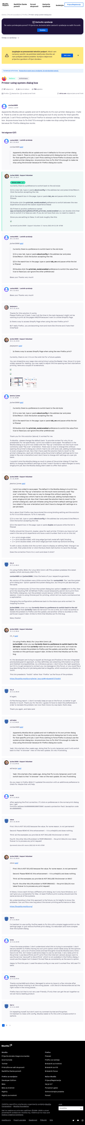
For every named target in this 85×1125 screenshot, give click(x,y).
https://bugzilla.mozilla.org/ (21, 906)
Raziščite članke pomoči (20, 5)
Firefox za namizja (52, 1060)
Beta (3, 1084)
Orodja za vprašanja (9, 38)
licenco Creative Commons (12, 1115)
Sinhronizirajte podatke (54, 1092)
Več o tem (67, 55)
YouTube (78, 1120)
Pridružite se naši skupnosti (13, 1067)
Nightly (5, 1092)
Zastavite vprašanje (46, 5)
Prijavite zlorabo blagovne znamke (15, 1056)
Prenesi (48, 1056)
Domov (4, 15)
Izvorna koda (7, 1060)
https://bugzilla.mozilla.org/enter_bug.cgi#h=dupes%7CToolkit (35, 679)
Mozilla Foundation (21, 1106)
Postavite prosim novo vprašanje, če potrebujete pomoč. (39, 71)
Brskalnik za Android (53, 1064)
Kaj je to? (48, 1084)
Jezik (60, 1104)
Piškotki (43, 1120)
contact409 (13, 105)
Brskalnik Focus (51, 1071)
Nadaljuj (42, 30)
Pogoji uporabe (20, 1120)
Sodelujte (60, 5)
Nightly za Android (9, 1095)
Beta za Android (8, 1088)
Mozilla (7, 1046)
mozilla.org (6, 1120)
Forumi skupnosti (34, 5)
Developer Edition (9, 1080)
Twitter (5, 1064)
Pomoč (47, 1095)
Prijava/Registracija (74, 5)
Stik (51, 1120)
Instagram (82, 1120)
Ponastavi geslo (51, 1088)
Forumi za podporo (14, 15)
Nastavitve (15, 93)
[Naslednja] (10, 1025)
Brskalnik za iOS (51, 1067)
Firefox (25, 15)
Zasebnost (33, 1120)
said (21, 147)
